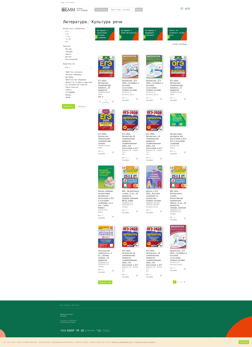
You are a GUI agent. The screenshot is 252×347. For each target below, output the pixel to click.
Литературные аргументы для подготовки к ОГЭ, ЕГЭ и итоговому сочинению (178, 138)
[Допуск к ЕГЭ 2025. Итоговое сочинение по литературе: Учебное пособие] (154, 177)
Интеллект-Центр (128, 94)
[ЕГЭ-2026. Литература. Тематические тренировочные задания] (106, 119)
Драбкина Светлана (153, 202)
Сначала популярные (179, 44)
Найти (139, 10)
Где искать (101, 9)
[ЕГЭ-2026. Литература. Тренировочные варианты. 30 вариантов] (106, 66)
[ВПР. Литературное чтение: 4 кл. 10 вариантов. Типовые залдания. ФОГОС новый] (130, 177)
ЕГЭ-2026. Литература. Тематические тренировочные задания (104, 138)
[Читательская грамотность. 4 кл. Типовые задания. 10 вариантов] (106, 237)
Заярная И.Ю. (175, 145)
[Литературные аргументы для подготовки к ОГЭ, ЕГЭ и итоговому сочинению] (178, 119)
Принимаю (244, 342)
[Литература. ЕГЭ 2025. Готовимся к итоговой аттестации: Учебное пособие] (178, 236)
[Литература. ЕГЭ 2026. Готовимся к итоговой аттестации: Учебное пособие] (154, 66)
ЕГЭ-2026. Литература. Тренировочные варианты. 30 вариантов (104, 85)
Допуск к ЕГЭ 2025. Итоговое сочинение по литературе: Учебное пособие (153, 195)
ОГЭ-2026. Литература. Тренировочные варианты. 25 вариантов (176, 85)
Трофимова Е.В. (127, 202)
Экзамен (125, 206)
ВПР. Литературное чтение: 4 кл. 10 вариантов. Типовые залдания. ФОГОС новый (130, 195)
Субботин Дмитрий (152, 204)
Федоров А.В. (127, 150)
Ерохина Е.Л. (127, 92)
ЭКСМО (100, 94)
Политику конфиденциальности (122, 342)
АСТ (123, 154)
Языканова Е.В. (127, 204)
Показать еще (105, 282)
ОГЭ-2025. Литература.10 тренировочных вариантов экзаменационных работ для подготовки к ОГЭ (130, 258)
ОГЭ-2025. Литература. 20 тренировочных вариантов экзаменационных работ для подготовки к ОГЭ (154, 258)
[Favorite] (113, 101)
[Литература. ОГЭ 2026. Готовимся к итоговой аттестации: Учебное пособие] (130, 66)
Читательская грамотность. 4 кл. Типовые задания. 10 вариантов (105, 255)
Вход (62, 2)
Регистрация (70, 2)
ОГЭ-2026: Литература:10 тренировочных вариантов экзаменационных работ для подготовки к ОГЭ (130, 141)
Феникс (172, 148)
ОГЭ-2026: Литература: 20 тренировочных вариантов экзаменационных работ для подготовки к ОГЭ (154, 141)
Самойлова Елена (104, 92)
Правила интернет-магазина (145, 342)
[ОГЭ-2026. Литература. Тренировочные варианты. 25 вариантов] (178, 66)
